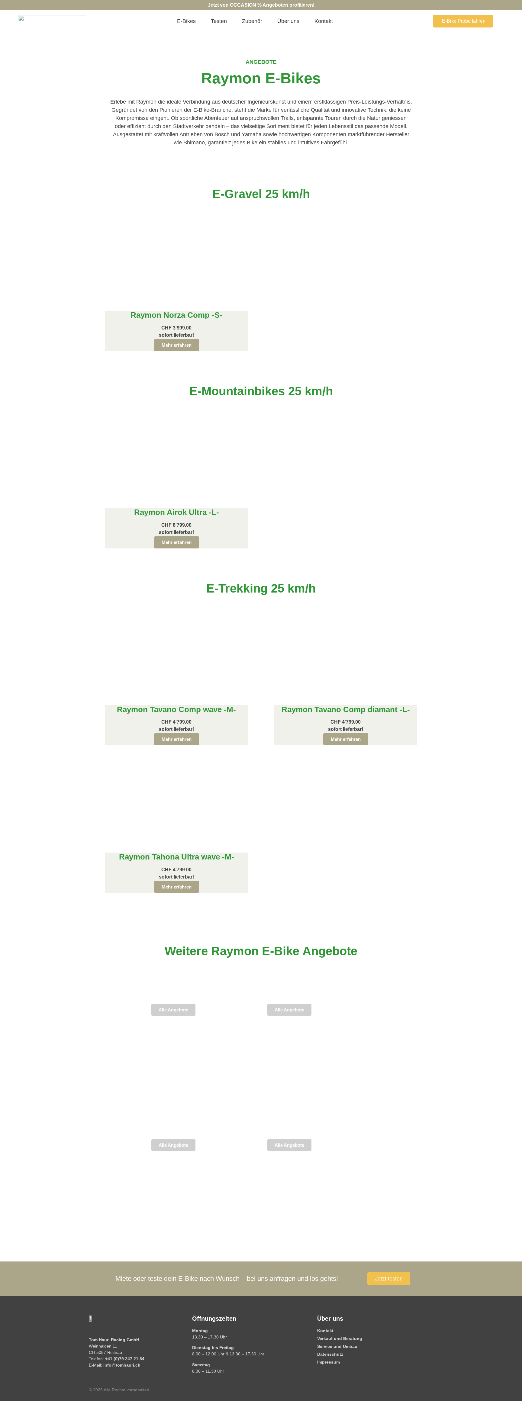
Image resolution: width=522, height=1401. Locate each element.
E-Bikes (186, 21)
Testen (219, 21)
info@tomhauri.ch (121, 1365)
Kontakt (323, 21)
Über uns (288, 21)
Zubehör (252, 21)
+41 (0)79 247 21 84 (124, 1358)
